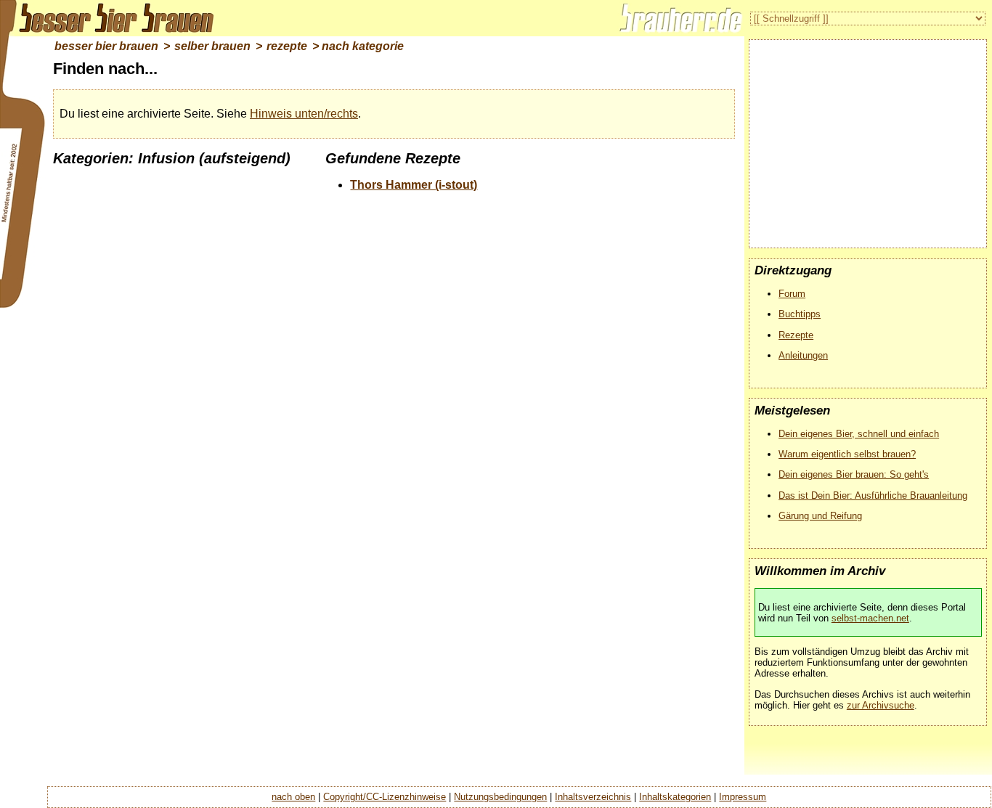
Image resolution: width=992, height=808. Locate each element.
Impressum (742, 796)
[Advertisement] (870, 138)
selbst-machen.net (870, 618)
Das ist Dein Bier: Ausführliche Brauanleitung (872, 495)
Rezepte (795, 335)
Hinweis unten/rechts (304, 113)
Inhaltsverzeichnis (593, 796)
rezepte (287, 46)
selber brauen (212, 46)
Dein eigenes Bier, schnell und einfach (858, 433)
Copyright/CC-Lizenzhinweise (384, 796)
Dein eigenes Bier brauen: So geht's (853, 474)
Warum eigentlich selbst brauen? (847, 454)
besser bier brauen (106, 46)
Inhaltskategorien (675, 796)
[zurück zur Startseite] (109, 18)
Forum (791, 293)
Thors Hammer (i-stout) (413, 185)
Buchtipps (799, 314)
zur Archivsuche (880, 705)
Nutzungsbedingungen (500, 796)
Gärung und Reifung (820, 515)
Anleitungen (803, 355)
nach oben (293, 796)
